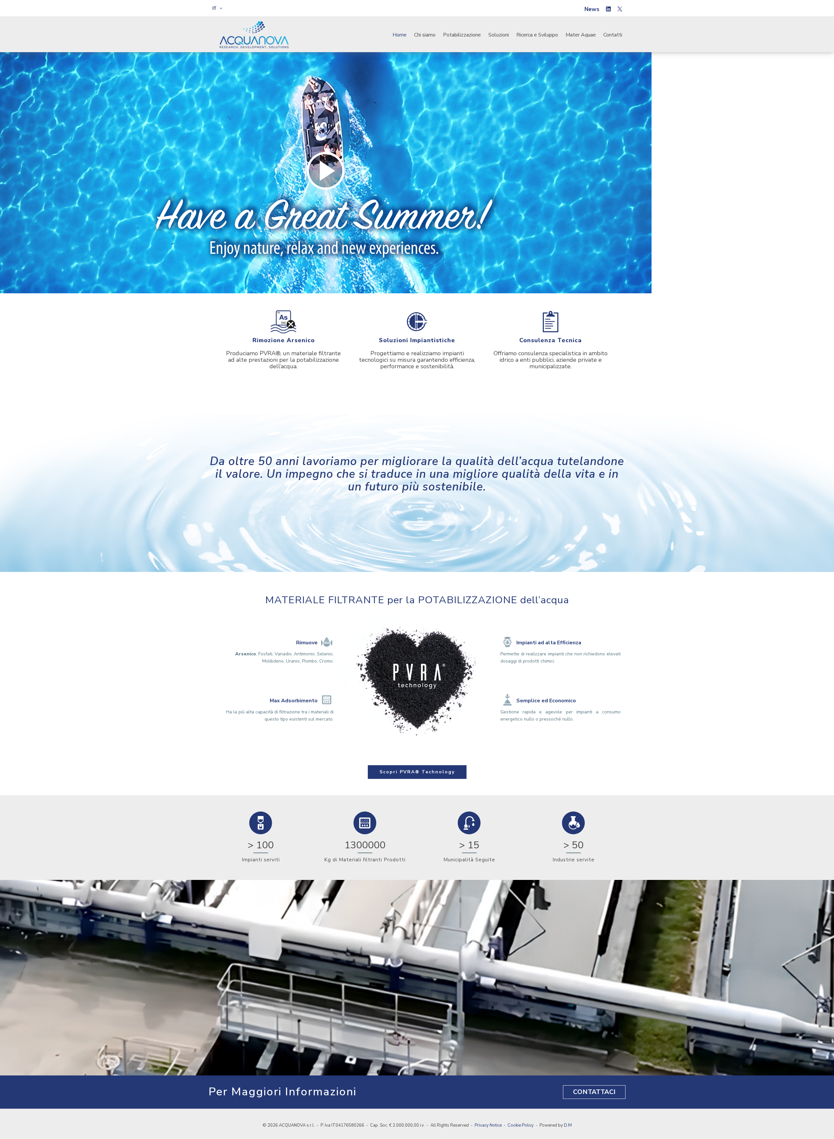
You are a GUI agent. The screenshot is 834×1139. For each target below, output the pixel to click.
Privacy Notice (488, 1125)
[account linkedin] (608, 9)
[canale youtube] (620, 9)
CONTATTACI (594, 1092)
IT (215, 8)
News (591, 9)
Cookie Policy (521, 1125)
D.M (568, 1125)
